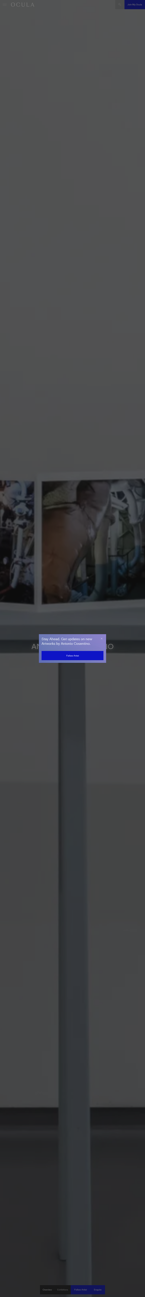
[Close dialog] (101, 638)
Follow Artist (72, 655)
